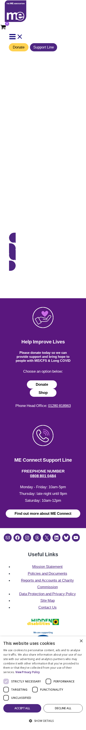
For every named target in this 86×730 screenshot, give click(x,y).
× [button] (81, 641)
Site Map (47, 600)
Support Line (43, 47)
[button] (43, 243)
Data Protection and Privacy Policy (47, 594)
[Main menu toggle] (16, 37)
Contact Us (47, 607)
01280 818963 (59, 405)
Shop (43, 392)
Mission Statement (47, 566)
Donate (18, 47)
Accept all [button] (22, 708)
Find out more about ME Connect (43, 513)
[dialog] (43, 683)
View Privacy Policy (27, 672)
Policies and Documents (47, 573)
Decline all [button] (63, 708)
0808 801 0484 (43, 475)
